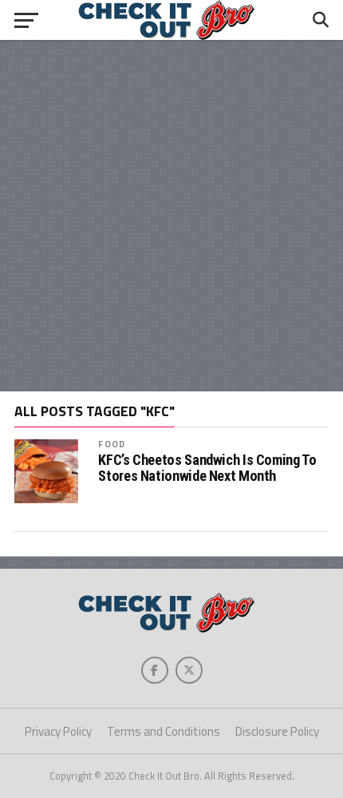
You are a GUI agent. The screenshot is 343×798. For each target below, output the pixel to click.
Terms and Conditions (163, 731)
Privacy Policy (58, 731)
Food (111, 444)
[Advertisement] (171, 215)
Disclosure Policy (277, 731)
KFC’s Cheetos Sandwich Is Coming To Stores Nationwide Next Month (207, 468)
